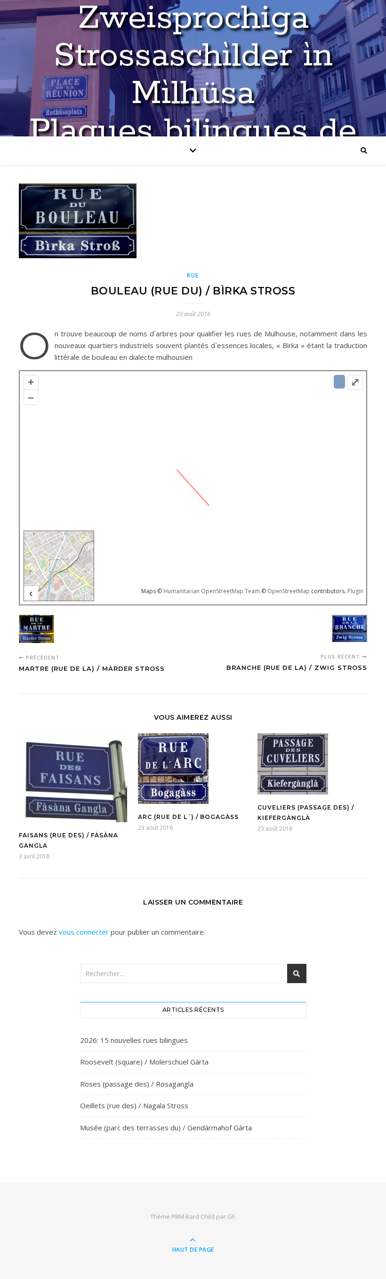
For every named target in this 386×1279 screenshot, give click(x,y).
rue (193, 275)
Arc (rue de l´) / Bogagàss (188, 816)
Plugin (354, 591)
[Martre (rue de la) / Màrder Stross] (36, 630)
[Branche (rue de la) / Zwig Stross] (349, 630)
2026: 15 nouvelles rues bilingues (134, 1040)
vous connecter (84, 932)
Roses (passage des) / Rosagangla (136, 1083)
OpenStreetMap (288, 591)
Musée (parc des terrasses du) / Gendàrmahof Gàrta (166, 1127)
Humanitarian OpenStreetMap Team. (212, 591)
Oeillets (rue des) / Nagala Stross (134, 1105)
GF (231, 1216)
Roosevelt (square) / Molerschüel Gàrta (144, 1061)
